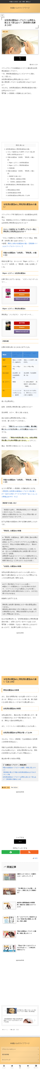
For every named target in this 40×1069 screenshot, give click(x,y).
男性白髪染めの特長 (13, 190)
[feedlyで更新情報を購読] (11, 852)
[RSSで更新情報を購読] (29, 852)
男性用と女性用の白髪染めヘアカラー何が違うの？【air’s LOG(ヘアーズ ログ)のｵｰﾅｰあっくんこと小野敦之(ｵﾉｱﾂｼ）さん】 (19, 494)
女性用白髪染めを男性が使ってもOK (18, 195)
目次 (17, 145)
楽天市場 (22, 290)
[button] (36, 562)
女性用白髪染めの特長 (14, 192)
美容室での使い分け (15, 176)
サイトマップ (6, 1059)
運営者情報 (5, 1054)
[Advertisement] (20, 118)
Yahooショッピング (22, 299)
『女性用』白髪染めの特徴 (17, 182)
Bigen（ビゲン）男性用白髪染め (19, 165)
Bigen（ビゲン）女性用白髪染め (19, 162)
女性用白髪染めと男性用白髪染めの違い (18, 149)
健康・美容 (7, 787)
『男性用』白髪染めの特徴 (17, 179)
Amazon (21, 294)
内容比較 (12, 168)
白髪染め (15, 787)
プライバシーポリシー (9, 1049)
